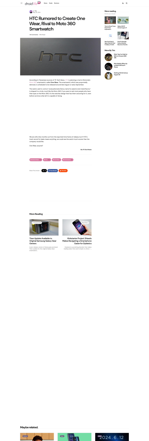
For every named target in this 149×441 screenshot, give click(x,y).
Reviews (25, 436)
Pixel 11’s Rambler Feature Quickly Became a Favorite (122, 43)
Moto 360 (33, 82)
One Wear (57, 159)
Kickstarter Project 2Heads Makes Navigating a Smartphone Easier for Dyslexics (76, 241)
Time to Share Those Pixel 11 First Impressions (110, 27)
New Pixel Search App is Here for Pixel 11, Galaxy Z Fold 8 (110, 43)
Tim (36, 11)
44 (34, 34)
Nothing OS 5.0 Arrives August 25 (121, 74)
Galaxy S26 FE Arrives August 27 (122, 27)
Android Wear (36, 159)
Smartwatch (68, 159)
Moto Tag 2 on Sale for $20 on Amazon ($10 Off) (120, 56)
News (62, 436)
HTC (66, 80)
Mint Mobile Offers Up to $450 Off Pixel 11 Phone (120, 65)
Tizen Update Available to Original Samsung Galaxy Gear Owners (42, 241)
